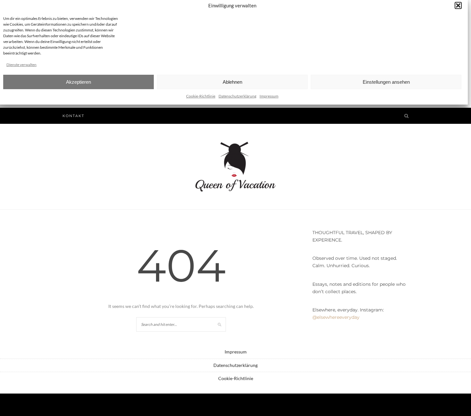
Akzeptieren (78, 82)
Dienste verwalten (21, 64)
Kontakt (73, 116)
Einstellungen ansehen (386, 82)
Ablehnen (232, 82)
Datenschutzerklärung (237, 96)
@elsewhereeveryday (335, 317)
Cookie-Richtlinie (200, 96)
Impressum (269, 96)
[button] (458, 5)
